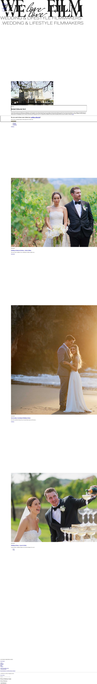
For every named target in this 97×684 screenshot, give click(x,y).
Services (1, 664)
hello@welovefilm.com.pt (4, 668)
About (1, 662)
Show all (14, 123)
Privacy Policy (2, 675)
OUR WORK (4, 4)
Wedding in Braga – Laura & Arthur (18, 545)
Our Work (2, 663)
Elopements (15, 124)
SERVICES (4, 8)
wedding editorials (35, 117)
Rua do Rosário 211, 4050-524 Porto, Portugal (7, 670)
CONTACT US (13, 121)
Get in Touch (2, 661)
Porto (73, 114)
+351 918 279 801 (3, 669)
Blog (1, 665)
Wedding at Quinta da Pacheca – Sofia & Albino (21, 250)
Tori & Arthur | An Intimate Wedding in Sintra (20, 418)
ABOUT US (4, 3)
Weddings (12, 126)
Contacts (1, 666)
